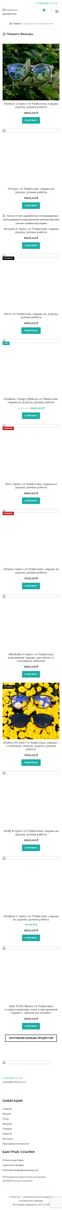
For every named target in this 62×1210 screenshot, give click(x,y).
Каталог (7, 1113)
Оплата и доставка (13, 1160)
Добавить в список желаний (56, 47)
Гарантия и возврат (13, 1165)
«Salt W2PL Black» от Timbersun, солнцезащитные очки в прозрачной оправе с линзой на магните (31, 1009)
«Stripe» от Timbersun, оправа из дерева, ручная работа (31, 190)
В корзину (31, 120)
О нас (6, 1118)
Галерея (7, 1128)
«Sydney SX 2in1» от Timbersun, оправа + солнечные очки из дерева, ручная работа (31, 746)
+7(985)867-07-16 (46, 3)
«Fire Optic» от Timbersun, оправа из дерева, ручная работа (31, 485)
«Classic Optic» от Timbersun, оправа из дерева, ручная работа (31, 570)
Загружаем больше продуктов (31, 1038)
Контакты (8, 1138)
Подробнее (31, 330)
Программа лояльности (16, 1143)
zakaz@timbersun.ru (14, 1082)
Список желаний (44, 10)
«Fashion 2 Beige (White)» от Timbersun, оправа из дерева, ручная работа (31, 400)
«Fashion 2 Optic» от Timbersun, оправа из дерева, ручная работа (31, 918)
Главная (16, 23)
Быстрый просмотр (56, 53)
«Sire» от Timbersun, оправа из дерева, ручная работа (31, 315)
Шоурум (7, 1123)
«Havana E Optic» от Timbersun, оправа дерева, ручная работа (31, 230)
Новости (7, 1133)
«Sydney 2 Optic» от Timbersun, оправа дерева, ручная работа (31, 105)
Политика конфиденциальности (20, 1170)
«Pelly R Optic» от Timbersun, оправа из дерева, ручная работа (31, 832)
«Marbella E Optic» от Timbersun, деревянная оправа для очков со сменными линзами (31, 657)
